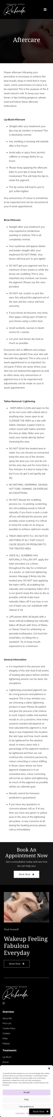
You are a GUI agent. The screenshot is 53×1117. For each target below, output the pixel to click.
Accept (26, 1092)
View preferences (26, 1106)
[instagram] (4, 1003)
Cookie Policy (20, 1113)
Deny (26, 1099)
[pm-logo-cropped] (15, 5)
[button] (49, 1068)
